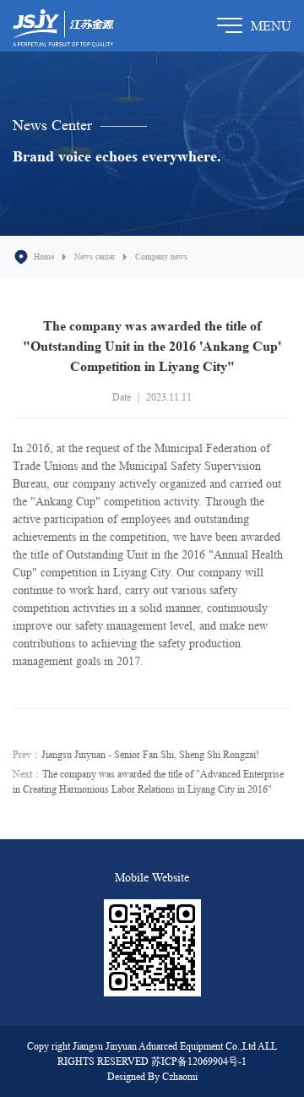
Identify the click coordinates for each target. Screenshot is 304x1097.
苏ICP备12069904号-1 (199, 1061)
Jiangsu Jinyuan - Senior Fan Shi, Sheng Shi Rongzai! (150, 754)
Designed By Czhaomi (152, 1076)
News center (94, 256)
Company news (161, 256)
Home (44, 256)
